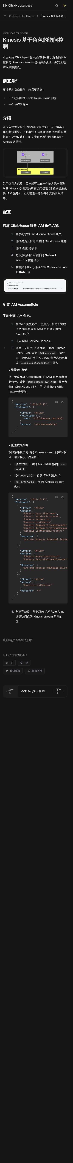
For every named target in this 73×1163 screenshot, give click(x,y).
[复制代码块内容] (62, 402)
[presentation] (38, 417)
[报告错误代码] (56, 402)
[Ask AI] (65, 5)
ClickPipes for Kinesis (15, 32)
